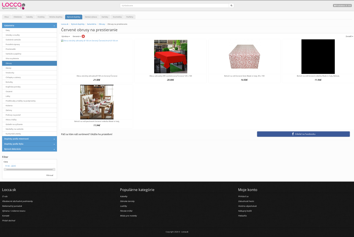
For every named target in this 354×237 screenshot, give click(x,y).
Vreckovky (10, 72)
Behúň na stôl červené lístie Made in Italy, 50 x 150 (244, 76)
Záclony (9, 110)
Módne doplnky (56, 17)
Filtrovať (49, 175)
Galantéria (91, 24)
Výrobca (65, 36)
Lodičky (123, 206)
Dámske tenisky (127, 201)
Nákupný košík (245, 211)
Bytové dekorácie (12, 149)
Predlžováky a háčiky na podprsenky (21, 101)
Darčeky (105, 17)
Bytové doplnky (73, 17)
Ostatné (9, 91)
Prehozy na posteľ (13, 115)
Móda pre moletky (128, 215)
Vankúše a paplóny (13, 53)
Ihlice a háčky (11, 119)
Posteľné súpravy (13, 44)
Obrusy (102, 24)
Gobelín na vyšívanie (14, 124)
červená (76, 36)
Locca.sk (64, 24)
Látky (8, 96)
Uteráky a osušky (13, 35)
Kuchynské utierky (13, 133)
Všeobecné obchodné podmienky (17, 201)
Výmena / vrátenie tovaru (13, 211)
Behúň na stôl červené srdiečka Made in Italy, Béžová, (318, 76)
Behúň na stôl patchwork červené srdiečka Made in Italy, (96, 121)
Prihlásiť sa (243, 196)
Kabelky (29, 17)
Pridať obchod (8, 220)
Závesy (8, 68)
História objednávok (247, 206)
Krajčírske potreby (13, 86)
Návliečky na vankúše (14, 129)
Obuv (6, 17)
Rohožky (9, 82)
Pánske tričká (126, 211)
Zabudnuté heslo (246, 201)
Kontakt (5, 215)
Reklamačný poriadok (12, 206)
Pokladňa (242, 215)
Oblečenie (18, 17)
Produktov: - (343, 5)
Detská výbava (91, 17)
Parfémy (129, 17)
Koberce (9, 105)
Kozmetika (117, 17)
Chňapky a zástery (13, 77)
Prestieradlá (10, 49)
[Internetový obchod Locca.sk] (13, 5)
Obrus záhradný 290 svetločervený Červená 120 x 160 (170, 76)
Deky (8, 30)
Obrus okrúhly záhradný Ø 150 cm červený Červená (97, 76)
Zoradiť (348, 36)
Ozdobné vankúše (13, 39)
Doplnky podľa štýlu (13, 144)
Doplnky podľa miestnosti (16, 138)
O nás (4, 196)
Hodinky (41, 17)
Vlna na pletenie (12, 58)
